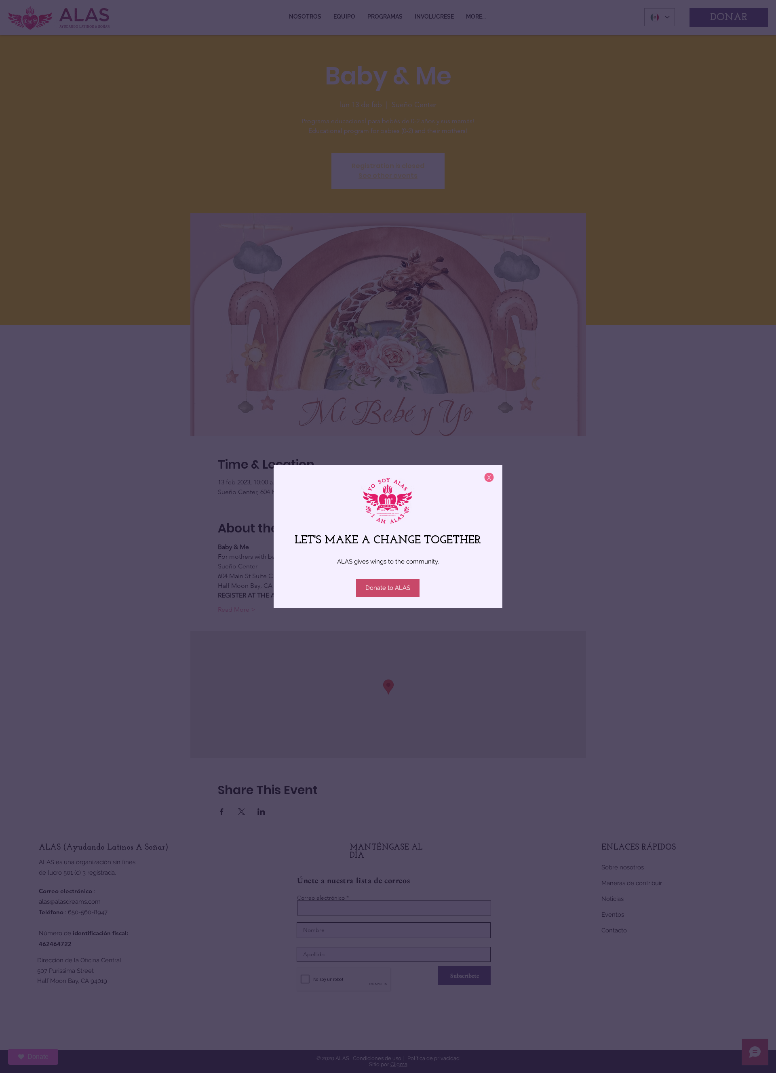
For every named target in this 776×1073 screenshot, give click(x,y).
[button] (489, 477)
